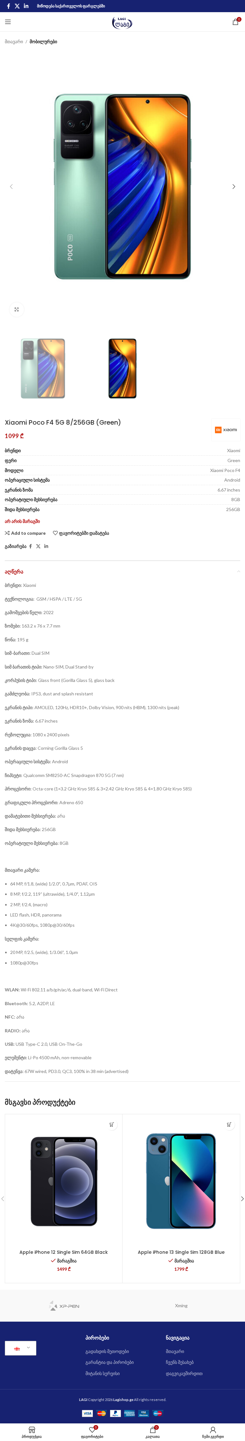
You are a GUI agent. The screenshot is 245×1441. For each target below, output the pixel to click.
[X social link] (17, 6)
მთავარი (14, 41)
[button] (11, 186)
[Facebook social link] (8, 6)
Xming (181, 1305)
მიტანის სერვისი (102, 1373)
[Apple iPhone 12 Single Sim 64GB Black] (64, 1181)
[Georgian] (19, 1348)
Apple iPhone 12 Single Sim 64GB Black (63, 1252)
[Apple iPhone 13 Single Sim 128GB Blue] (181, 1181)
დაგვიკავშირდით (184, 1373)
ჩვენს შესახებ (180, 1362)
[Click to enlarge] (17, 309)
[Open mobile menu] (8, 21)
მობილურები (43, 41)
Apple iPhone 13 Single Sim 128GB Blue (181, 1252)
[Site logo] (123, 21)
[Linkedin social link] (26, 6)
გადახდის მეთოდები (107, 1351)
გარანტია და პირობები (109, 1362)
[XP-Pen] (63, 1306)
